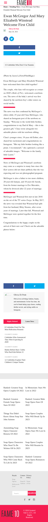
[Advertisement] (24, 257)
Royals (14, 475)
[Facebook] (6, 39)
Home (5, 7)
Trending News (14, 7)
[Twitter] (11, 39)
